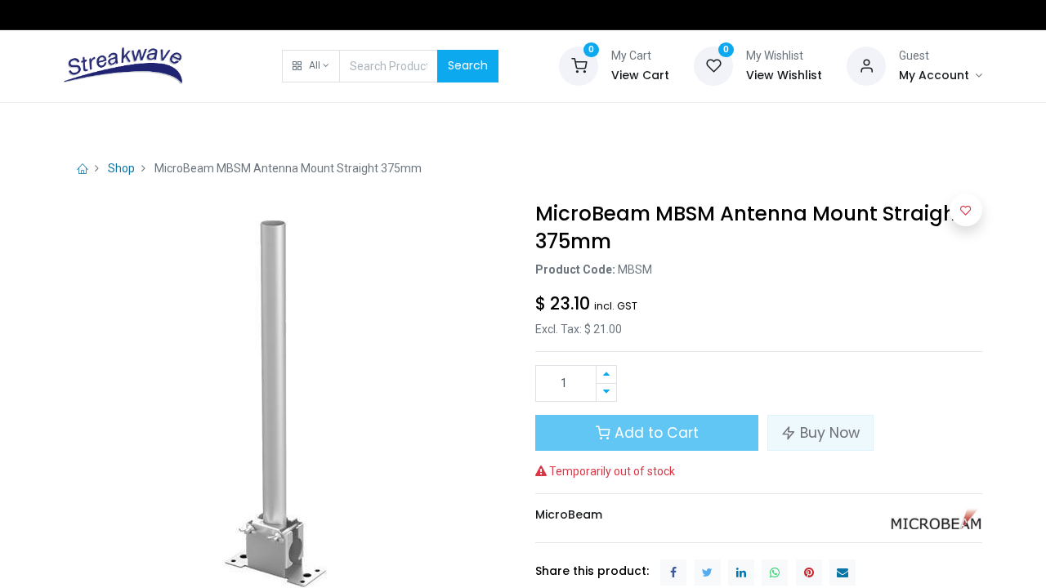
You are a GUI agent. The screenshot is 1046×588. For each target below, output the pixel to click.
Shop (121, 168)
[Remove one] (606, 392)
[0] (578, 64)
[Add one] (606, 374)
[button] (311, 66)
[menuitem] (105, 124)
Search (468, 65)
